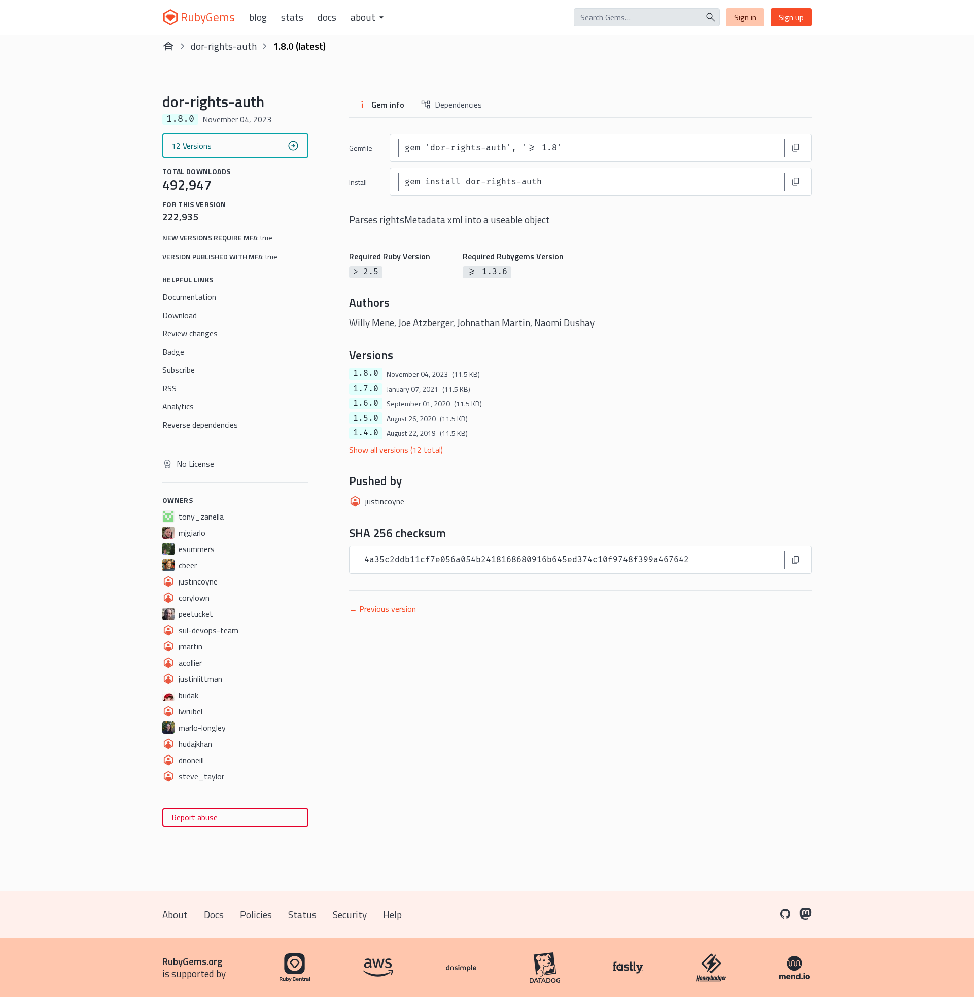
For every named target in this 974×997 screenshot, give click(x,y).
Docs (327, 17)
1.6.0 (365, 403)
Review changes (190, 333)
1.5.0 (365, 418)
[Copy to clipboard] (796, 148)
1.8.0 (365, 373)
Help (392, 914)
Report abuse (194, 817)
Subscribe (178, 370)
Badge (173, 352)
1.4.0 (365, 433)
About (175, 914)
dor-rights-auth (224, 46)
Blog (258, 17)
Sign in (745, 17)
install (358, 182)
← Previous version (382, 609)
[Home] (168, 46)
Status (302, 914)
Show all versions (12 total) (396, 449)
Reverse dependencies (200, 425)
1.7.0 (365, 389)
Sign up (791, 17)
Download (179, 315)
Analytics (178, 406)
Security (350, 914)
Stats (292, 17)
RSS (169, 388)
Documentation (189, 297)
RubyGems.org (192, 961)
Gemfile (360, 148)
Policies (256, 914)
